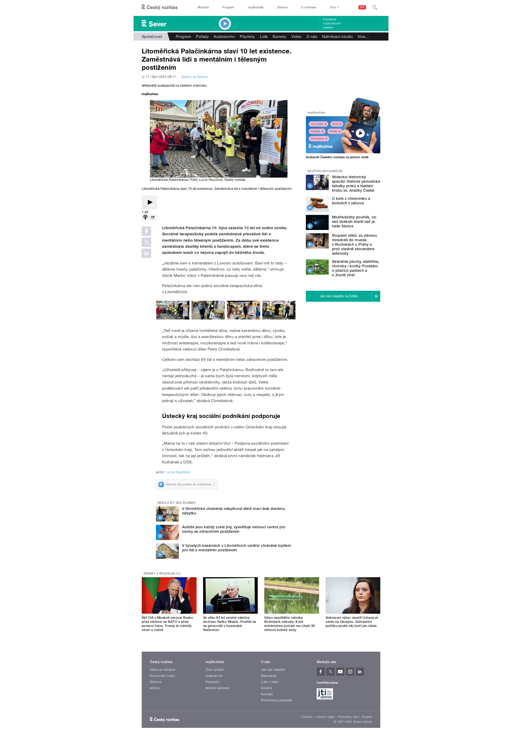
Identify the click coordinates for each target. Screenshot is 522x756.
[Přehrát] (149, 203)
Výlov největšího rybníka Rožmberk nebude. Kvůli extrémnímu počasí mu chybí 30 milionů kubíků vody (289, 624)
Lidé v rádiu (270, 682)
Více (363, 36)
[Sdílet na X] (146, 242)
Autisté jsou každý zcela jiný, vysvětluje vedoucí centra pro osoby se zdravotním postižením (233, 529)
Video (296, 36)
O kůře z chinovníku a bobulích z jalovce (351, 200)
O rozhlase (308, 7)
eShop (155, 688)
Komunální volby (162, 676)
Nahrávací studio (337, 36)
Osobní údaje (325, 716)
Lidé (264, 36)
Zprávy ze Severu (194, 77)
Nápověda (268, 676)
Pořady (202, 36)
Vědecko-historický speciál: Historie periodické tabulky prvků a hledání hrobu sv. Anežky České (356, 183)
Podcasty (213, 682)
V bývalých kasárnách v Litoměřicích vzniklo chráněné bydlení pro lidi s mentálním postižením (236, 547)
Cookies (306, 716)
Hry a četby (317, 124)
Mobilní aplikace (218, 688)
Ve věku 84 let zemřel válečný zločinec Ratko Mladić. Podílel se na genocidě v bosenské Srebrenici (229, 624)
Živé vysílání (317, 138)
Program (228, 7)
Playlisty (247, 36)
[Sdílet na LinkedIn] (146, 253)
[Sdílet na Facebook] (146, 231)
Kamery (328, 27)
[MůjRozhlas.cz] (150, 94)
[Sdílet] (152, 217)
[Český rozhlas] (160, 7)
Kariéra (266, 688)
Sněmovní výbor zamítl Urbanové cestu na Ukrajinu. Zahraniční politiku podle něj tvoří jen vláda (352, 622)
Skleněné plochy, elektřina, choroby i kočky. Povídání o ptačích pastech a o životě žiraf (355, 268)
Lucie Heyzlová (210, 180)
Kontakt (267, 694)
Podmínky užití (348, 716)
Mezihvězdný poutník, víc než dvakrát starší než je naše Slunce (354, 221)
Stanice (282, 7)
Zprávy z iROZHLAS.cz (161, 573)
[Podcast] (145, 217)
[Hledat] (374, 7)
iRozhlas (203, 7)
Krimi (335, 124)
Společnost (152, 36)
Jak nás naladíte (273, 670)
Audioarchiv (332, 23)
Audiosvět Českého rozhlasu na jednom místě (337, 157)
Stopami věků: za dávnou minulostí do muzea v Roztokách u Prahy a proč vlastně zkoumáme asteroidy (354, 244)
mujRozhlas (256, 7)
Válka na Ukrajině (162, 670)
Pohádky (315, 131)
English (367, 716)
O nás (311, 36)
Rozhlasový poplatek (276, 700)
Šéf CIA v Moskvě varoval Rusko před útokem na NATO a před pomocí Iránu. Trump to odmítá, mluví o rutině (167, 624)
